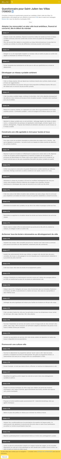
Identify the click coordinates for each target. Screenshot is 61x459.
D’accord (4, 457)
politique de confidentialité (44, 451)
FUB (36, 17)
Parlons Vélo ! (5, 19)
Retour (30, 22)
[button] (59, 2)
